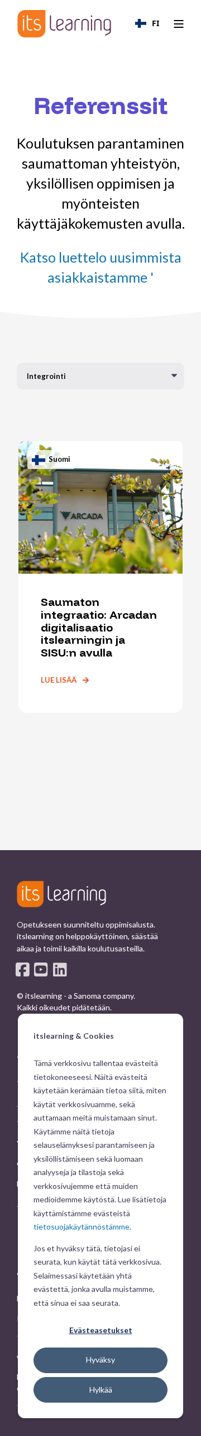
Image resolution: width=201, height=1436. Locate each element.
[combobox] (147, 23)
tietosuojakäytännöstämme (82, 1226)
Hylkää (100, 1389)
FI (155, 23)
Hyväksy (100, 1359)
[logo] (61, 894)
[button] (100, 1419)
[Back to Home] (64, 23)
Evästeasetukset (100, 1330)
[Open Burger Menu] (179, 23)
